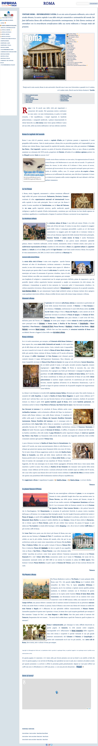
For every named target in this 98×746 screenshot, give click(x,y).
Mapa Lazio (39, 736)
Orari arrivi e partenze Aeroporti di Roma (77, 65)
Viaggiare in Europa (7, 20)
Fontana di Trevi (47, 326)
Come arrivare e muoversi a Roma (74, 62)
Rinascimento (65, 288)
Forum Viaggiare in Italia (8, 38)
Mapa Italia (39, 739)
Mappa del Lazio (5, 43)
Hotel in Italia (6, 36)
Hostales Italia (5, 58)
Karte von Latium (32, 736)
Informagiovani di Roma (72, 63)
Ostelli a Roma (6, 29)
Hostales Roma (5, 54)
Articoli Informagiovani (8, 27)
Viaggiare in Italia (7, 17)
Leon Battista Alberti (29, 291)
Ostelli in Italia (6, 32)
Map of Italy (45, 739)
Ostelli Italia (31, 728)
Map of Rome (45, 733)
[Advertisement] (7, 91)
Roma (2, 23)
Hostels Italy (5, 56)
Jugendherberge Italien (8, 64)
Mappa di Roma (5, 40)
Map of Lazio (45, 736)
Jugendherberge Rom (7, 49)
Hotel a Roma (5, 34)
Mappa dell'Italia (6, 45)
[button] (57, 692)
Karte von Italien (32, 739)
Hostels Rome (5, 47)
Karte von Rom (32, 733)
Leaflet (89, 708)
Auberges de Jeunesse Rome (9, 51)
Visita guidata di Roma (73, 35)
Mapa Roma (39, 733)
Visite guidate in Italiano (9, 25)
